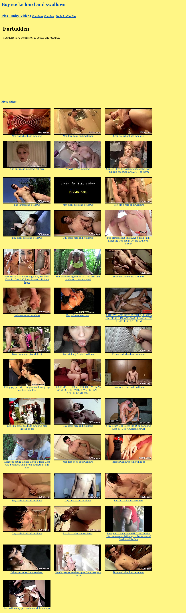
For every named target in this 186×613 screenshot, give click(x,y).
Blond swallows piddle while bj (128, 461)
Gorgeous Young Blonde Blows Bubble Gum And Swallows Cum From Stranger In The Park (27, 464)
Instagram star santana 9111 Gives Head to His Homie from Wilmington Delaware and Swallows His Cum (128, 536)
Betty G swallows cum (77, 315)
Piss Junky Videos (16, 16)
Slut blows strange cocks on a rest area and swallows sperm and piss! (78, 278)
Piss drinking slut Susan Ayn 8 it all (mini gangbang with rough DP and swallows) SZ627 (128, 240)
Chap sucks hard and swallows (128, 136)
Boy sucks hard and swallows (129, 204)
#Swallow (49, 16)
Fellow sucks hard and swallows (128, 354)
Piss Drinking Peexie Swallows (78, 354)
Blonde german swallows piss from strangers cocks (78, 574)
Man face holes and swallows (78, 136)
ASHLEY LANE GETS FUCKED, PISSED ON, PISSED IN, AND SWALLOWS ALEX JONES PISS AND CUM (129, 318)
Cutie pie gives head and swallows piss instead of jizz (27, 427)
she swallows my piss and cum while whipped (26, 608)
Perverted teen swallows (77, 169)
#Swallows (37, 16)
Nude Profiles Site (66, 16)
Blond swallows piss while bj (27, 354)
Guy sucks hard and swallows (78, 237)
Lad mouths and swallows (27, 315)
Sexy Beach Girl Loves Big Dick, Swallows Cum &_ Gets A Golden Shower (128, 427)
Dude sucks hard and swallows (128, 276)
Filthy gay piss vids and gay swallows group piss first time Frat (27, 388)
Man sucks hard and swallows (27, 136)
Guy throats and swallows (78, 500)
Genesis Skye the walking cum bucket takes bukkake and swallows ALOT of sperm (128, 170)
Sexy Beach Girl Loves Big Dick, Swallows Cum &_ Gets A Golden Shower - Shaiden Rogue (26, 279)
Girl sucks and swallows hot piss (27, 169)
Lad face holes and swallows (128, 500)
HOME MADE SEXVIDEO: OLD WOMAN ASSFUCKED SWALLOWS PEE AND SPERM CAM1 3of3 (77, 390)
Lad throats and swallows (27, 204)
